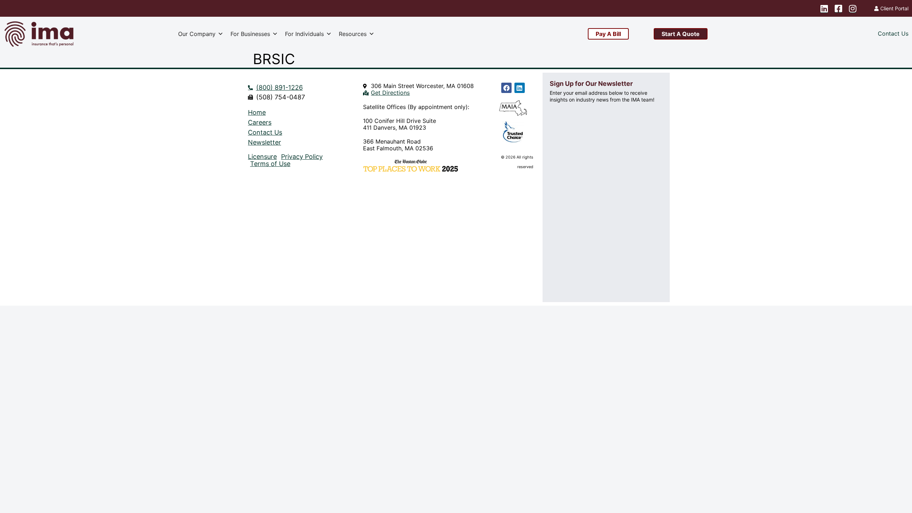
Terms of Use (270, 163)
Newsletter (264, 142)
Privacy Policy (302, 156)
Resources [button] (353, 33)
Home (257, 112)
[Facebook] (506, 88)
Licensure (262, 156)
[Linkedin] (519, 88)
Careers (259, 122)
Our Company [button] (197, 33)
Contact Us (265, 132)
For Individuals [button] (304, 33)
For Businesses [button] (250, 33)
